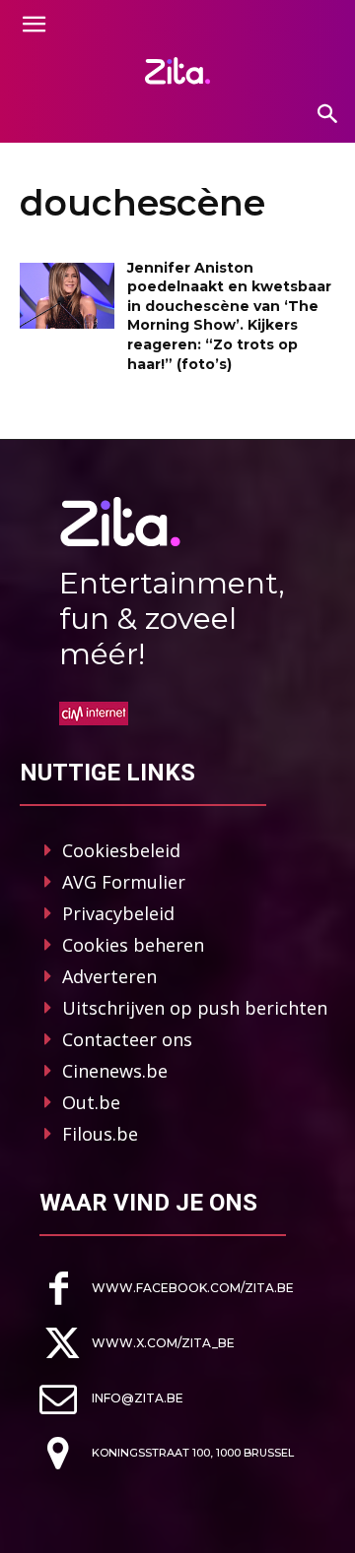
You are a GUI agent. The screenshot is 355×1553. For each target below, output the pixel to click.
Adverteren (109, 976)
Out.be (91, 1102)
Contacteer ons (127, 1039)
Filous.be (100, 1134)
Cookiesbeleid (121, 850)
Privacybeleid (118, 913)
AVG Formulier (123, 882)
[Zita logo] (177, 71)
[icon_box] (166, 1289)
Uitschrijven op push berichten (194, 1008)
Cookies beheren (133, 945)
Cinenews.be (115, 1071)
